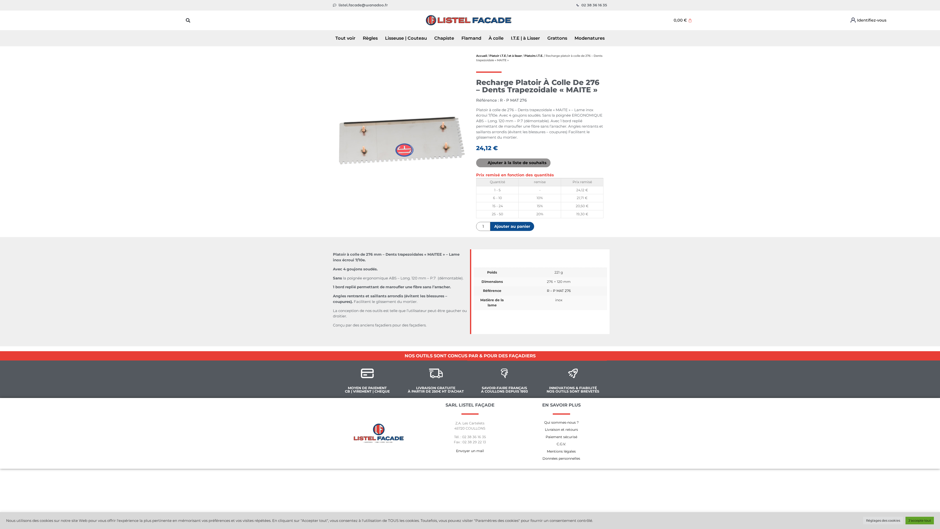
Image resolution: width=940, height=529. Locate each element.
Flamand (471, 38)
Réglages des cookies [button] (883, 520)
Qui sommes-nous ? (561, 422)
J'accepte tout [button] (919, 520)
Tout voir (345, 38)
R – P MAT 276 (559, 291)
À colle (496, 38)
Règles (370, 38)
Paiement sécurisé (561, 437)
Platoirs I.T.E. (533, 56)
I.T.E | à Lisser (525, 38)
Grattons (557, 38)
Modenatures (590, 38)
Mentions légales (561, 451)
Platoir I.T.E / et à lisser (505, 56)
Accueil (481, 56)
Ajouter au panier (512, 226)
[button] (188, 20)
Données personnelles (561, 458)
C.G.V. (561, 444)
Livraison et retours (561, 429)
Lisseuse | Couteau (406, 38)
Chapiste (444, 38)
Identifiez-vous (871, 20)
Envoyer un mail (470, 451)
